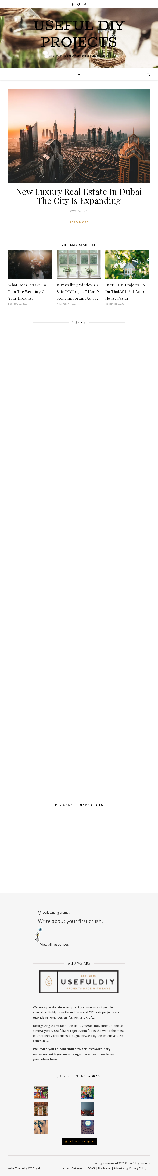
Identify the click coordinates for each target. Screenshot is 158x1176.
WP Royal (34, 1168)
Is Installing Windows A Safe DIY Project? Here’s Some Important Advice (78, 292)
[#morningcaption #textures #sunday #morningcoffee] (41, 1127)
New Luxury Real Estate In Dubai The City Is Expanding (79, 196)
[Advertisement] (79, 528)
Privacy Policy (137, 1168)
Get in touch (78, 1168)
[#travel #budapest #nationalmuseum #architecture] (88, 1127)
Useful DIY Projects (79, 34)
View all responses (54, 944)
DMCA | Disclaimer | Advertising (108, 1168)
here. (54, 1059)
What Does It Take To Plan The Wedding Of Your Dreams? (27, 292)
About (66, 1168)
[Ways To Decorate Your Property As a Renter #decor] (88, 1093)
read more (79, 222)
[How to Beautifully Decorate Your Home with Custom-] (41, 1093)
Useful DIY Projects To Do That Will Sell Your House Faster (125, 292)
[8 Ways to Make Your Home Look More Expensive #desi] (88, 1109)
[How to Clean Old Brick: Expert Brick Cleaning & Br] (41, 1109)
